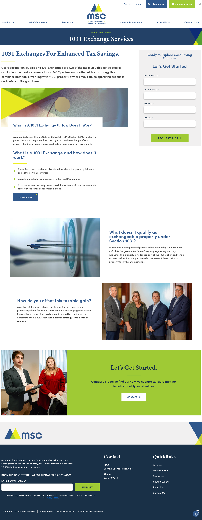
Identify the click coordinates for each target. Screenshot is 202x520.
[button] (199, 4)
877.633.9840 (111, 477)
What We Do (105, 32)
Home (94, 32)
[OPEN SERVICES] (13, 22)
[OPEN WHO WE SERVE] (46, 22)
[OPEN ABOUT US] (169, 22)
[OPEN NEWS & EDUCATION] (142, 22)
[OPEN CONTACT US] (198, 22)
